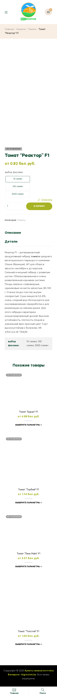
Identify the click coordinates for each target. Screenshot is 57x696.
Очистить (46, 200)
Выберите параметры (27, 425)
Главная (9, 29)
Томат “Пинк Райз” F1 (28, 554)
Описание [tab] (13, 233)
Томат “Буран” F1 (28, 412)
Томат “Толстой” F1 (28, 631)
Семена (20, 29)
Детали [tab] (11, 241)
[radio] (17, 179)
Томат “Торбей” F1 (28, 490)
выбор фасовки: (14, 172)
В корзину (39, 206)
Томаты (32, 29)
